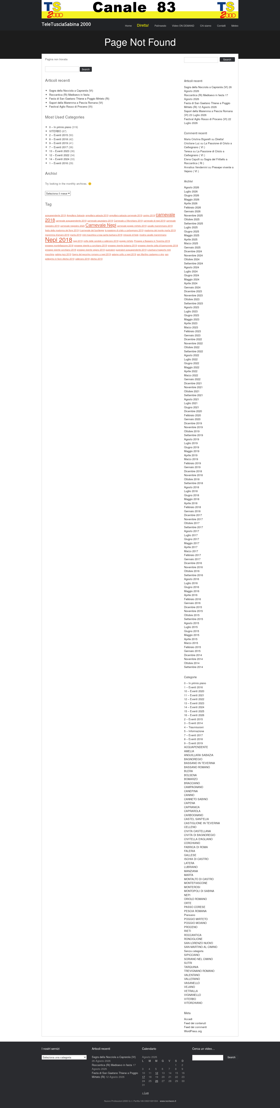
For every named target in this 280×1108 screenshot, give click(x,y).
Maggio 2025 (191, 235)
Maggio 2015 (191, 635)
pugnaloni (110, 249)
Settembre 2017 (193, 527)
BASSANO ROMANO (197, 767)
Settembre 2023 (193, 303)
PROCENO (190, 927)
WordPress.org (193, 1031)
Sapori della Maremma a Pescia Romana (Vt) (76, 103)
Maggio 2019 (191, 451)
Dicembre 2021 (193, 383)
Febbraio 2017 (192, 555)
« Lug (145, 1093)
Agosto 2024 (191, 267)
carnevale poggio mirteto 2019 (132, 225)
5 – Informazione (194, 731)
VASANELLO (192, 983)
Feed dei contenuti (195, 1023)
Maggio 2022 (191, 367)
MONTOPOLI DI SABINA (199, 891)
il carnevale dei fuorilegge (92, 230)
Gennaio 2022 (192, 379)
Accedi (188, 1019)
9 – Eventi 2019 (58, 143)
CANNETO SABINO (196, 799)
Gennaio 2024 (192, 287)
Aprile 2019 (190, 455)
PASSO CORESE (194, 907)
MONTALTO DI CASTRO (199, 879)
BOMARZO (191, 779)
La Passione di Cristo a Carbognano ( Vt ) (204, 153)
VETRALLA (191, 991)
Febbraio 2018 (192, 507)
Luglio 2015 (191, 627)
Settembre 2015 (193, 619)
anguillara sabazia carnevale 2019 (125, 215)
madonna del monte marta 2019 (160, 230)
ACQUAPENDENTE (196, 747)
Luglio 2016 (191, 583)
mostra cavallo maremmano (152, 234)
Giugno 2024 (191, 275)
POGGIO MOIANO (195, 923)
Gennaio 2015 (192, 651)
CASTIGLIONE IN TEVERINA (202, 823)
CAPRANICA (192, 807)
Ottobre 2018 (191, 479)
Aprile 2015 (190, 639)
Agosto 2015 (191, 623)
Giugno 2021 (191, 407)
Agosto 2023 (191, 307)
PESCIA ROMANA (195, 911)
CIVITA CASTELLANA (197, 831)
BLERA (188, 771)
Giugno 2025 (191, 231)
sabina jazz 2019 (63, 254)
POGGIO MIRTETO (196, 919)
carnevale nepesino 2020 (72, 225)
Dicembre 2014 (193, 655)
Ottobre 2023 (191, 299)
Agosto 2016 (191, 579)
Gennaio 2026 (192, 211)
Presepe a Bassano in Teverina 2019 (152, 240)
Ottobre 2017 (191, 523)
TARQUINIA (191, 967)
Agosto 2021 (191, 399)
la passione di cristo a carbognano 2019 (124, 230)
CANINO (189, 795)
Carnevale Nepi (100, 225)
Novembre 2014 (193, 659)
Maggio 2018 (191, 499)
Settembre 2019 (193, 435)
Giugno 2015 (191, 631)
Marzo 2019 (191, 459)
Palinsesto (160, 25)
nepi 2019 (78, 240)
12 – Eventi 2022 (59, 155)
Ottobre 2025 (191, 219)
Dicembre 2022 (193, 339)
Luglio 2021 (191, 403)
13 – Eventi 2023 (59, 151)
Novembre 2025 (193, 215)
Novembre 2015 (193, 611)
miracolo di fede (131, 234)
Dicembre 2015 (193, 607)
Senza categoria (193, 951)
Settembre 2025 (193, 223)
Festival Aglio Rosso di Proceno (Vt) (70, 106)
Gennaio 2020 (192, 419)
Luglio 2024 (191, 271)
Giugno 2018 (191, 495)
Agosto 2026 (191, 187)
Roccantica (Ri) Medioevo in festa (69, 95)
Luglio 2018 (191, 491)
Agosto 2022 (191, 355)
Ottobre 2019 (191, 431)
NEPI (187, 895)
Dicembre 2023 (193, 291)
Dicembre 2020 (193, 411)
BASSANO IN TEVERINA (199, 763)
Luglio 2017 (191, 535)
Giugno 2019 (191, 447)
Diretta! (143, 25)
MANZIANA (191, 871)
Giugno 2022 (191, 363)
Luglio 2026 (191, 191)
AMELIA (189, 751)
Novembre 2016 (193, 567)
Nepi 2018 (58, 239)
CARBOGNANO (193, 815)
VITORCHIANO (193, 1003)
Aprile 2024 (190, 283)
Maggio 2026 (191, 199)
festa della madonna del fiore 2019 (62, 230)
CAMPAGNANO (193, 787)
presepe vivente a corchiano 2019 (90, 245)
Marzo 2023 (191, 327)
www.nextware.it (168, 1100)
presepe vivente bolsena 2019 (122, 245)
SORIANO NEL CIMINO (198, 959)
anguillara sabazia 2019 (96, 215)
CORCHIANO (192, 843)
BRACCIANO (192, 783)
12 (156, 1073)
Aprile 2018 (190, 503)
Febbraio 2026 (192, 207)
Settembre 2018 (193, 483)
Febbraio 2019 (192, 463)
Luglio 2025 (191, 227)
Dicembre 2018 (193, 471)
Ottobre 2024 (191, 259)
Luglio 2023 (191, 311)
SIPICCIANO (192, 955)
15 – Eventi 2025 (194, 711)
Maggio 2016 (191, 591)
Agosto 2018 (191, 487)
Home (128, 25)
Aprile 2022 (190, 371)
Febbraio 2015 (192, 647)
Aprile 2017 (190, 547)
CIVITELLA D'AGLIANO (198, 839)
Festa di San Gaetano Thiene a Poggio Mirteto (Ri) (79, 98)
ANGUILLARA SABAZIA (198, 755)
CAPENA (189, 803)
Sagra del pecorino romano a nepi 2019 (91, 254)
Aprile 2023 (190, 323)
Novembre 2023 (193, 295)
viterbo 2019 (96, 258)
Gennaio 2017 (192, 559)
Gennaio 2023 (192, 335)
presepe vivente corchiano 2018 (60, 249)
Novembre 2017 (193, 519)
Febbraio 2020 (192, 415)
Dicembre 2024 (193, 251)
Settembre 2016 (193, 575)
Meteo (234, 25)
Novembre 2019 (193, 427)
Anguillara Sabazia (76, 215)
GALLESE (190, 855)
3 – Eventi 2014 (193, 723)
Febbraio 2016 (192, 599)
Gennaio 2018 (192, 511)
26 (156, 1081)
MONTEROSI (192, 887)
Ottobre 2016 (191, 571)
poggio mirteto (126, 240)
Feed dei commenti (195, 1027)
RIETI (187, 931)
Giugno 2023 (191, 315)
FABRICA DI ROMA (196, 847)
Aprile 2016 (190, 595)
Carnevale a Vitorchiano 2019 (128, 220)
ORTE (187, 903)
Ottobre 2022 (191, 347)
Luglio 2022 (191, 359)
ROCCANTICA (192, 935)
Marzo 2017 (191, 551)
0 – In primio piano (60, 127)
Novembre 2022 (193, 343)
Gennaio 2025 (192, 247)
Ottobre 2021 (191, 391)
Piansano (189, 915)
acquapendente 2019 (55, 215)
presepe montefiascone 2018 (59, 245)
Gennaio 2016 (192, 603)
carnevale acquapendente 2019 (71, 220)
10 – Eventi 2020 (194, 691)
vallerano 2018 (82, 258)
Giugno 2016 (191, 587)
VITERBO (55, 131)
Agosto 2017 (191, 531)
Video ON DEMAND (183, 25)
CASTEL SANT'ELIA (196, 819)
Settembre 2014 (193, 667)
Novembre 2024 (193, 255)
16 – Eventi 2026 (194, 715)
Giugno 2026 (191, 195)
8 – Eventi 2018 (58, 139)
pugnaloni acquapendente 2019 (131, 249)
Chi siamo (205, 25)
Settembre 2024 (193, 263)
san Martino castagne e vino (150, 254)
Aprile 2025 (190, 239)
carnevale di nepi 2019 (154, 220)
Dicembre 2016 (193, 563)
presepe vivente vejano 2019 (91, 249)
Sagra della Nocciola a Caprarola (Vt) (71, 90)
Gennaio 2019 (192, 467)
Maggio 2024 (191, 279)
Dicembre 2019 (193, 423)
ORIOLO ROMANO (195, 899)
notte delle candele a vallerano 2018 (100, 240)
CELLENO (190, 827)
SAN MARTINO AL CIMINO (200, 947)
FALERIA (189, 851)
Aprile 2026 (190, 203)
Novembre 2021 (193, 387)
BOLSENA (190, 775)
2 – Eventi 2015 (58, 135)
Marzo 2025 (191, 243)
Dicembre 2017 (193, 515)
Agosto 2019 (191, 439)
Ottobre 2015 (191, 615)
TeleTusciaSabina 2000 (66, 24)
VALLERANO (192, 979)
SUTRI (188, 963)
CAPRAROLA (192, 811)
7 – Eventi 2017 (58, 147)
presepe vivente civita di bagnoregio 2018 (158, 245)
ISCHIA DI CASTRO (196, 859)
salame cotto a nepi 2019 (124, 254)
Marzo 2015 (191, 643)
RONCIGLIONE (193, 939)
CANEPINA (191, 791)
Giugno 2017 (191, 539)
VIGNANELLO (192, 995)
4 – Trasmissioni (194, 727)
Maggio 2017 (191, 543)
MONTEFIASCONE (195, 883)
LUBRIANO (191, 867)
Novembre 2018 (193, 475)
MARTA (188, 875)
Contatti (221, 25)
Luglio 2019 (191, 443)
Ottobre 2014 (191, 663)
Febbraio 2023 (192, 331)
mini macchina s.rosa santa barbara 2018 (102, 234)
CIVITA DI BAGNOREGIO (199, 835)
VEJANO (189, 987)
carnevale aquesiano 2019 (100, 220)
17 (143, 1077)
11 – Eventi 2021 (194, 695)
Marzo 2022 (191, 375)
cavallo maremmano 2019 (160, 225)
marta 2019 (75, 234)
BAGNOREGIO (193, 759)
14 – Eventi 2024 (59, 159)
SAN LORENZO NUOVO (198, 943)
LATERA (189, 863)
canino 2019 (149, 215)
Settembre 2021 (193, 395)
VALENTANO (192, 975)
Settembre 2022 (193, 351)
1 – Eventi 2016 (58, 163)
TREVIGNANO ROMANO (199, 971)
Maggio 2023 (191, 319)
